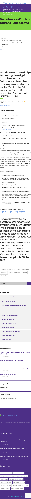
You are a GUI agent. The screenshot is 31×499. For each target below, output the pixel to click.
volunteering (4, 275)
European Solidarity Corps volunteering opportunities (14, 306)
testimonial (3, 272)
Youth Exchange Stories (9, 335)
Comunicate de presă (8, 301)
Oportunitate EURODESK (9, 323)
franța (18, 269)
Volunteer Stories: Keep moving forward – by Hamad (13, 361)
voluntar (10, 272)
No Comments (4, 47)
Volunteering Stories (8, 327)
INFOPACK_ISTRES (5, 105)
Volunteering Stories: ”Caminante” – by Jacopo (14, 368)
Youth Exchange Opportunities (11, 331)
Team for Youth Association (17, 496)
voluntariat (17, 272)
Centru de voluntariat (8, 297)
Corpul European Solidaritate (8, 269)
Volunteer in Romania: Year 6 (8, 374)
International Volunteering (10, 315)
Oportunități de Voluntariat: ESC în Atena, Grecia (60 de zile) (15, 353)
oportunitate (25, 269)
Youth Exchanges (7, 340)
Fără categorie (6, 311)
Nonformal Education (8, 319)
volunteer (24, 272)
